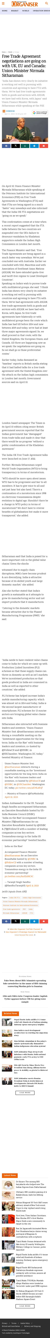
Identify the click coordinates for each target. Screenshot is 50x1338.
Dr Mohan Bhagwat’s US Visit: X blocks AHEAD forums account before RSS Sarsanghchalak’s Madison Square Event (29, 1295)
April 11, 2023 (32, 885)
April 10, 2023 (11, 797)
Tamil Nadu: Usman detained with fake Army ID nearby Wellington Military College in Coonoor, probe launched (31, 1246)
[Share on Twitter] (15, 146)
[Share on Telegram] (34, 146)
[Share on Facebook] (6, 146)
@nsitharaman (12, 767)
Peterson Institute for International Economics (20, 905)
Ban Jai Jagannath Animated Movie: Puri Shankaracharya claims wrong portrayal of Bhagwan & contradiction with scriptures (31, 1233)
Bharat (14, 11)
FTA (31, 913)
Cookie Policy (25, 1323)
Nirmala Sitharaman (11, 913)
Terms (14, 1323)
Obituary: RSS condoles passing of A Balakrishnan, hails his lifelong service (31, 1195)
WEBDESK (10, 111)
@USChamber (24, 784)
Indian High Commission (32, 898)
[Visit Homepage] (25, 3)
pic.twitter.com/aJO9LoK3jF (29, 788)
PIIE (24, 909)
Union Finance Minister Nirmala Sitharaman (20, 902)
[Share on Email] (43, 146)
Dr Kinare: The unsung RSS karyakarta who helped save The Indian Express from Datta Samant (31, 1184)
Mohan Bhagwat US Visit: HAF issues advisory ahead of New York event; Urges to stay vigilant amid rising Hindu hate (32, 1207)
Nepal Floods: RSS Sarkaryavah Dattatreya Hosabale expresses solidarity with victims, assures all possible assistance (31, 1272)
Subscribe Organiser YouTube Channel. (25, 929)
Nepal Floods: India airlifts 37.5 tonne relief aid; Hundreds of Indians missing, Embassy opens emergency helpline (31, 1022)
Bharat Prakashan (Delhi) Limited (14, 1330)
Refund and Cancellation (11, 1326)
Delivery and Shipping (32, 1326)
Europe (17, 52)
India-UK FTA (14, 898)
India (31, 909)
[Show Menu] (3, 4)
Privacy (4, 1323)
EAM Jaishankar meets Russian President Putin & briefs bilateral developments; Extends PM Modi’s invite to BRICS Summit (28, 1082)
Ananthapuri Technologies (21, 1333)
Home (4, 11)
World (25, 11)
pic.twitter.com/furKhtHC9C (19, 876)
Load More (25, 1093)
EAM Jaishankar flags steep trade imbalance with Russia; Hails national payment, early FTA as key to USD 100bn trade (30, 1056)
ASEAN (24, 913)
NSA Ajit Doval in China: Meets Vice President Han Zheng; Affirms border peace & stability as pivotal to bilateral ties (31, 1069)
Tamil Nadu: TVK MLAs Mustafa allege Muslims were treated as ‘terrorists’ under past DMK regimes (31, 1283)
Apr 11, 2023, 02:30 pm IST (16, 114)
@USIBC (9, 784)
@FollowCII (34, 781)
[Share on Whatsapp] (25, 146)
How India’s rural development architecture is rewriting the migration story (31, 1033)
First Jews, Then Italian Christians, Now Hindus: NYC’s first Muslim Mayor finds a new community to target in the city (31, 1220)
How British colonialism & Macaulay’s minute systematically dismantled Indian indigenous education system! (30, 1044)
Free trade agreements (11, 909)
